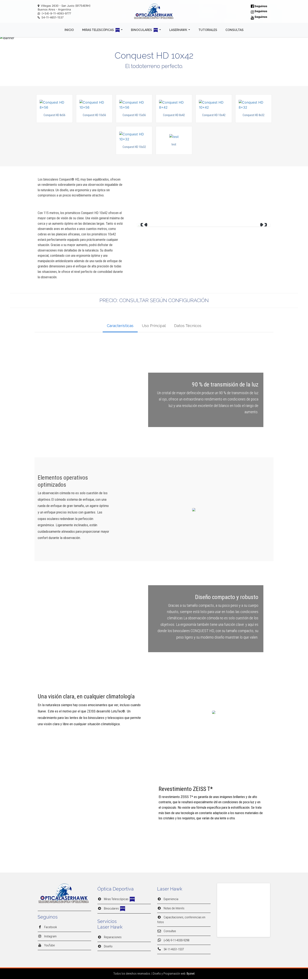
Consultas (234, 30)
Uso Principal (154, 325)
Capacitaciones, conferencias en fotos (181, 919)
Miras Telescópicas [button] (98, 30)
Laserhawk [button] (178, 30)
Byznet (191, 973)
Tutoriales (207, 30)
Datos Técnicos (187, 325)
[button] (144, 224)
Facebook (50, 927)
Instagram (50, 936)
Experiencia (170, 899)
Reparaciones (112, 937)
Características (120, 325)
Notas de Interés (173, 908)
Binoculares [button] (142, 30)
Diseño (108, 946)
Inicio (69, 30)
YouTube (49, 945)
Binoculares (111, 908)
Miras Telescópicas (116, 899)
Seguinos (260, 6)
